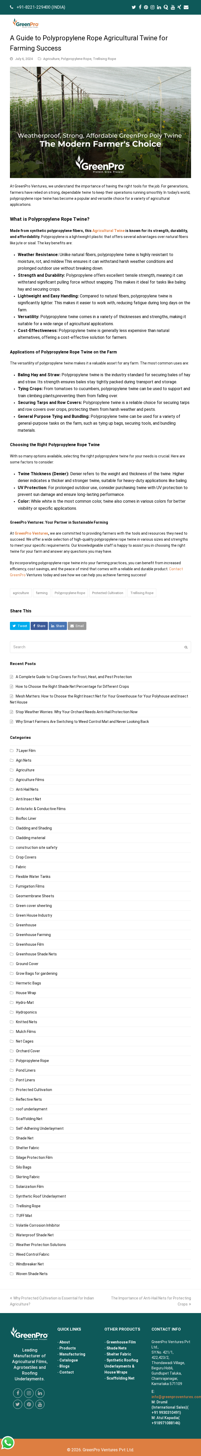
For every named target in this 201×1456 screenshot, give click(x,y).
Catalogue (68, 1360)
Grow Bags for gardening (36, 973)
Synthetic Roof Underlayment (41, 1196)
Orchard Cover (28, 1051)
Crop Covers (26, 857)
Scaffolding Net (29, 1119)
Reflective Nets (29, 1099)
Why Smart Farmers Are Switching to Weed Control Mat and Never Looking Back (82, 721)
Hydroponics (26, 1012)
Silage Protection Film (34, 1157)
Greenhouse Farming (33, 935)
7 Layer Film (26, 751)
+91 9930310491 (166, 1412)
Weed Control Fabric (32, 1254)
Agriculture (51, 59)
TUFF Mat (24, 1216)
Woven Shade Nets (32, 1274)
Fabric (21, 867)
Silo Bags (23, 1167)
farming (42, 593)
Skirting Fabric (28, 1177)
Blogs (64, 1366)
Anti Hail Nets (27, 789)
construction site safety (36, 847)
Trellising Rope (104, 59)
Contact (66, 1372)
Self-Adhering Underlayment (40, 1128)
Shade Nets (117, 1348)
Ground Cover (27, 964)
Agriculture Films (30, 780)
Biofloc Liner (26, 818)
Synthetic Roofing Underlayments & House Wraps (121, 1366)
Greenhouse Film (30, 944)
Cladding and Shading (34, 828)
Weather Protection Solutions (41, 1245)
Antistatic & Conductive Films (41, 809)
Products (67, 1348)
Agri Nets (23, 760)
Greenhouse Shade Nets (36, 954)
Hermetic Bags (28, 983)
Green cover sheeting (34, 906)
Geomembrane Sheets (35, 896)
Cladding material (30, 838)
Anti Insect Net (28, 799)
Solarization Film (30, 1186)
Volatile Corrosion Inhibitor (38, 1225)
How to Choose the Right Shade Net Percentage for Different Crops (72, 686)
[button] (188, 24)
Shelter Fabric (27, 1148)
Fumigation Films (30, 886)
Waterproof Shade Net (35, 1235)
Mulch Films (26, 1031)
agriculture (21, 593)
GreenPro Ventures (31, 533)
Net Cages (25, 1041)
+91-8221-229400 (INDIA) (40, 7)
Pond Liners (26, 1070)
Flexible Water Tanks (33, 876)
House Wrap (26, 993)
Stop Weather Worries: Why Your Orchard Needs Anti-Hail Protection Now (77, 712)
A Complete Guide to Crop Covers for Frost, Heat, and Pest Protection (74, 677)
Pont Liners (25, 1080)
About (64, 1342)
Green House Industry (34, 915)
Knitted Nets (26, 1022)
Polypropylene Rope (76, 59)
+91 (165, 1423)
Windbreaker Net (30, 1264)
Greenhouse (26, 925)
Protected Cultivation (107, 593)
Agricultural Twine (108, 231)
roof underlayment (31, 1109)
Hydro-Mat (25, 1002)
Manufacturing (72, 1354)
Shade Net (25, 1138)
